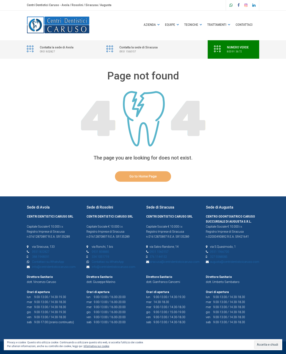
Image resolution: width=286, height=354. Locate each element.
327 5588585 (218, 256)
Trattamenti (216, 24)
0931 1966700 (219, 251)
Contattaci (244, 24)
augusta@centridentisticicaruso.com (234, 261)
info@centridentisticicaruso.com (54, 266)
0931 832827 (40, 251)
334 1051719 (100, 256)
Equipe (170, 24)
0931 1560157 (159, 251)
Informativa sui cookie (96, 346)
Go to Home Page (143, 176)
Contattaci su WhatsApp (48, 261)
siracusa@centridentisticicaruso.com (174, 261)
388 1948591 (40, 256)
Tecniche (191, 24)
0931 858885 (100, 251)
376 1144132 (158, 256)
